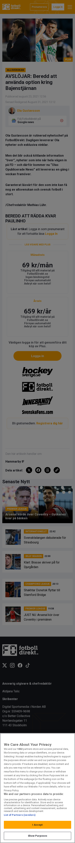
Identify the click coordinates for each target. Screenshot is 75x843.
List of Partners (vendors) (20, 814)
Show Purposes (37, 835)
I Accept (37, 824)
